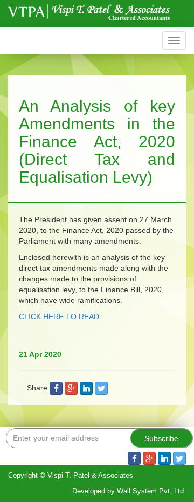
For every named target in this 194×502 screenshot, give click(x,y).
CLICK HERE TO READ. (60, 316)
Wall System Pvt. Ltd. (151, 491)
